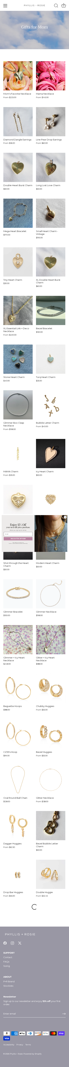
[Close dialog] (65, 517)
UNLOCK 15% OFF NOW (18, 539)
